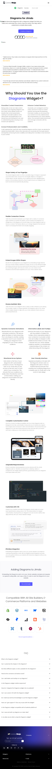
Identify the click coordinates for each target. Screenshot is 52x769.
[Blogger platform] (35, 619)
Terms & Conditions (22, 762)
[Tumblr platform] (21, 629)
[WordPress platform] (17, 610)
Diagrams (20, 8)
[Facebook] (15, 747)
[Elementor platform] (30, 629)
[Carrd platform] (44, 619)
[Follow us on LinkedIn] (4, 747)
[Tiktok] (18, 747)
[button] (23, 741)
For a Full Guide (26, 584)
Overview (26, 8)
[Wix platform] (26, 610)
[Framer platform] (17, 619)
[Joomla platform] (12, 629)
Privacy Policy (31, 762)
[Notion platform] (44, 610)
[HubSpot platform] (40, 629)
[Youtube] (7, 747)
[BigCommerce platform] (26, 619)
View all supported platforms (25, 636)
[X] (21, 747)
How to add (35, 8)
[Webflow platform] (35, 610)
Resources (5, 758)
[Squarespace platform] (8, 619)
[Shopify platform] (8, 610)
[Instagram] (11, 747)
